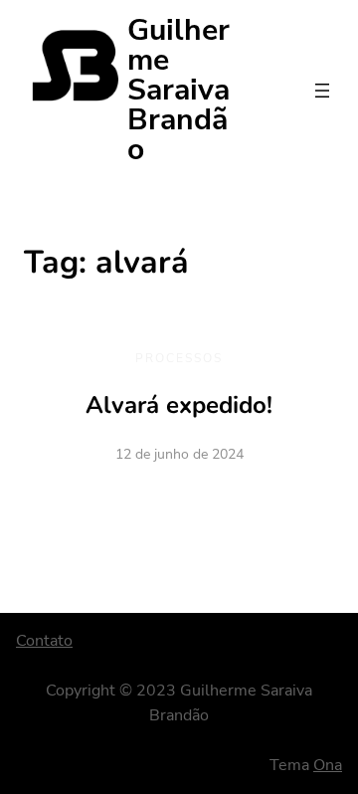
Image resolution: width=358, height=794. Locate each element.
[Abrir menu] (322, 90)
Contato (44, 641)
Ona (327, 765)
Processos (179, 358)
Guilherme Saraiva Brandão (178, 90)
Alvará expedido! (179, 405)
